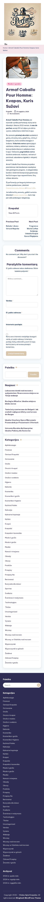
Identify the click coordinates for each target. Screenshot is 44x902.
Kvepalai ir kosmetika (13, 533)
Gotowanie (9, 459)
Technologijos (10, 602)
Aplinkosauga (10, 445)
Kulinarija (8, 510)
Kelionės (8, 487)
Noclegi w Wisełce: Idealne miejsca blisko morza (20, 402)
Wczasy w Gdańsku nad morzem (18, 639)
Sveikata (8, 593)
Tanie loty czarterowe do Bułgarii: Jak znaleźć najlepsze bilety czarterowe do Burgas (21, 412)
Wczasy (8, 630)
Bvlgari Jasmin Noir (20, 195)
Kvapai (8, 524)
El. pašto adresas (14, 312)
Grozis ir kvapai (11, 468)
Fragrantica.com (12, 188)
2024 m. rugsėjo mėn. (11, 879)
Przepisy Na (10, 575)
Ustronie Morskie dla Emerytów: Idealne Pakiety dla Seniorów (19, 429)
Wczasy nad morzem (13, 635)
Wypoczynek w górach (14, 649)
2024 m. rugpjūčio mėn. (12, 883)
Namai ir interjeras (12, 551)
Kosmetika (9, 491)
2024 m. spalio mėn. (11, 876)
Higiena (8, 482)
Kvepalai (14, 208)
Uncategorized (11, 612)
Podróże (8, 565)
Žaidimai (8, 653)
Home (5, 48)
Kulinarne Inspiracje (12, 514)
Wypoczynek (10, 644)
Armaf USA (31, 188)
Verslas (8, 616)
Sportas (8, 588)
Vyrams (8, 621)
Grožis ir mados (11, 473)
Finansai (8, 450)
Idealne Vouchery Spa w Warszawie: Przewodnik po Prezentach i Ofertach (21, 421)
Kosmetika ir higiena (13, 501)
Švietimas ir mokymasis (14, 598)
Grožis (7, 464)
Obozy (8, 561)
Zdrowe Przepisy (12, 658)
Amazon (22, 188)
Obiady (8, 556)
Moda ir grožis (10, 542)
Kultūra (7, 519)
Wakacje (8, 625)
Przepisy (8, 570)
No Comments (15, 113)
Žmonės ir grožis (11, 663)
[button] (14, 213)
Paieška (9, 367)
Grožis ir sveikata (12, 477)
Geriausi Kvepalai (12, 454)
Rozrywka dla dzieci (13, 584)
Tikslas (8, 607)
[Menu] (6, 44)
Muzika (7, 547)
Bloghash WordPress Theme (28, 898)
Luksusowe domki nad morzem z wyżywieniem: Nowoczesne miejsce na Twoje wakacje (21, 393)
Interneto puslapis (14, 324)
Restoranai (9, 579)
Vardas (9, 301)
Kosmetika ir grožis (12, 496)
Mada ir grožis (14, 84)
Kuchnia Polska (11, 505)
